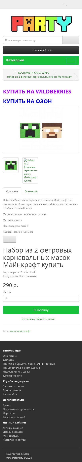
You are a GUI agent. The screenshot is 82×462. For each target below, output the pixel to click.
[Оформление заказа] (76, 4)
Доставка (8, 359)
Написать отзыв (45, 319)
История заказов (13, 431)
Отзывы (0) (31, 191)
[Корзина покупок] (71, 4)
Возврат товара (12, 390)
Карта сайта (10, 394)
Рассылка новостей (14, 439)
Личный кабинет (13, 427)
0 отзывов (28, 319)
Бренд (6, 405)
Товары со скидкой (14, 417)
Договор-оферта (12, 375)
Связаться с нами (13, 386)
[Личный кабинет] (61, 4)
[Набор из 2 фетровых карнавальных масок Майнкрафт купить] (41, 129)
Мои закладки (11, 435)
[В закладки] (6, 239)
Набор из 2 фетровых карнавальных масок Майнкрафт (39, 76)
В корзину (41, 310)
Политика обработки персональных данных (29, 363)
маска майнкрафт (20, 331)
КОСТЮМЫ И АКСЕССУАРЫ (34, 72)
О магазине (10, 355)
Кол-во (7, 292)
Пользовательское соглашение (21, 367)
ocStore (25, 453)
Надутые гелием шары (16, 371)
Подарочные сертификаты (18, 409)
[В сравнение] (12, 239)
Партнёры (9, 413)
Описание (12, 191)
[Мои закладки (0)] (66, 4)
